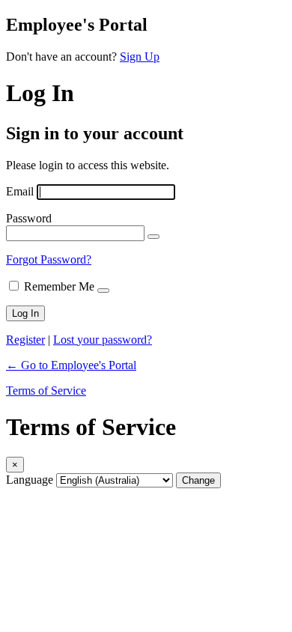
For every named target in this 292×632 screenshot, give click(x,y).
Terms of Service (46, 390)
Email (20, 191)
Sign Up (139, 56)
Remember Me (59, 286)
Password (29, 218)
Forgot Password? (48, 259)
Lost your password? (102, 339)
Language (29, 479)
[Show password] (153, 236)
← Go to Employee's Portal (71, 365)
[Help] (103, 290)
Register (25, 339)
